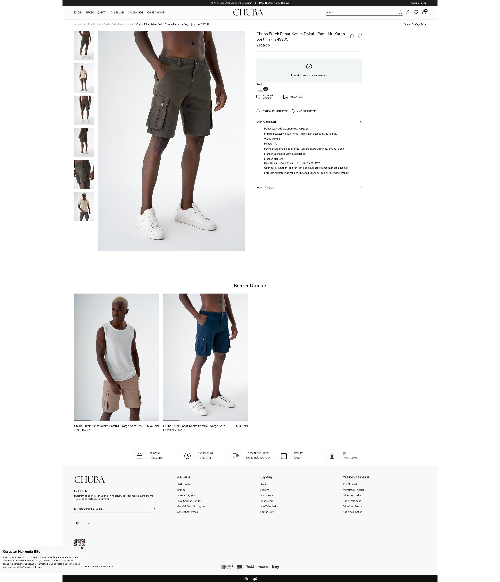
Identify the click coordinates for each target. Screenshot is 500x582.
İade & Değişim (265, 187)
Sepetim (264, 490)
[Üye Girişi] (408, 12)
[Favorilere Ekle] (360, 36)
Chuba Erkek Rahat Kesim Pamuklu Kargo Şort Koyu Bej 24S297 (109, 428)
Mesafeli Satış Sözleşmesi (191, 506)
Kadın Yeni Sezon (352, 512)
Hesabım (265, 484)
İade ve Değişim (186, 495)
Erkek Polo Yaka (352, 495)
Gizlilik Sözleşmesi (187, 512)
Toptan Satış (267, 512)
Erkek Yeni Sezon (352, 506)
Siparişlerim (266, 501)
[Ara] (401, 12)
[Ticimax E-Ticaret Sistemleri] (250, 579)
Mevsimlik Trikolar (353, 490)
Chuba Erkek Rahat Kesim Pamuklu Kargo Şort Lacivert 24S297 (194, 428)
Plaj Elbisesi (350, 484)
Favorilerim (266, 495)
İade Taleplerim (269, 506)
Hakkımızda (183, 484)
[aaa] (91, 480)
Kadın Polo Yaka (352, 501)
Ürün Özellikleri (266, 122)
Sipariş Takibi (418, 2)
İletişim (181, 490)
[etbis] (79, 545)
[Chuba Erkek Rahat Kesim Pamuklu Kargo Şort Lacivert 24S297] (205, 357)
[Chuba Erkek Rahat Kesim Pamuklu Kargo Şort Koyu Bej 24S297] (116, 357)
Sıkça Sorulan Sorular (189, 501)
